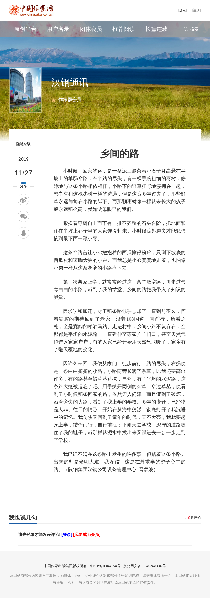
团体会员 (91, 29)
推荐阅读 (123, 29)
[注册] (196, 10)
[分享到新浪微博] (23, 199)
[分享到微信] (23, 216)
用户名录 (58, 29)
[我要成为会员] (86, 534)
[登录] (182, 10)
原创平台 (25, 29)
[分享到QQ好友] (23, 233)
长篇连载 (156, 29)
